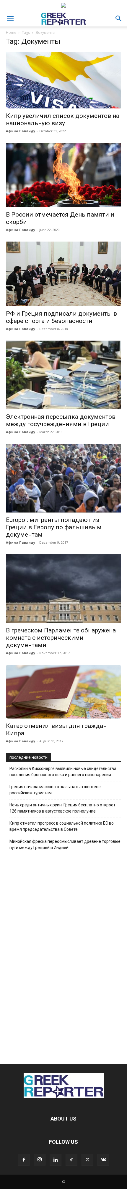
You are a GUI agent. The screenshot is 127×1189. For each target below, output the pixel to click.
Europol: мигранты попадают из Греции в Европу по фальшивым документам (54, 527)
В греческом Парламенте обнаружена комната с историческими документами (61, 638)
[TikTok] (71, 1160)
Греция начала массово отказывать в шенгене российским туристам (55, 789)
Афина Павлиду (20, 131)
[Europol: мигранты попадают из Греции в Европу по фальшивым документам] (63, 478)
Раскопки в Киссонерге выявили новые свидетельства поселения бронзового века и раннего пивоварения (62, 771)
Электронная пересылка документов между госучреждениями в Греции (60, 420)
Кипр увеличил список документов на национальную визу (62, 119)
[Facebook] (24, 1160)
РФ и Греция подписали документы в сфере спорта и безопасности (61, 317)
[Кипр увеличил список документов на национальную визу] (63, 80)
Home (11, 32)
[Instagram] (39, 1159)
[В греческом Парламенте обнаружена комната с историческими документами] (63, 588)
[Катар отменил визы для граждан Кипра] (63, 692)
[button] (10, 18)
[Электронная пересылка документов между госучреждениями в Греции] (63, 375)
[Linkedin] (55, 1160)
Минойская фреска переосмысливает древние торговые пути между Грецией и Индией (65, 844)
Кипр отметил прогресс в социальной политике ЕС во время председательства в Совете (61, 826)
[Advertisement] (63, 956)
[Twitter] (87, 1160)
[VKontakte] (103, 1160)
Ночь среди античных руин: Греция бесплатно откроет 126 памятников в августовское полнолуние (62, 808)
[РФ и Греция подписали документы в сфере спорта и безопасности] (63, 274)
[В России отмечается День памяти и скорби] (63, 175)
